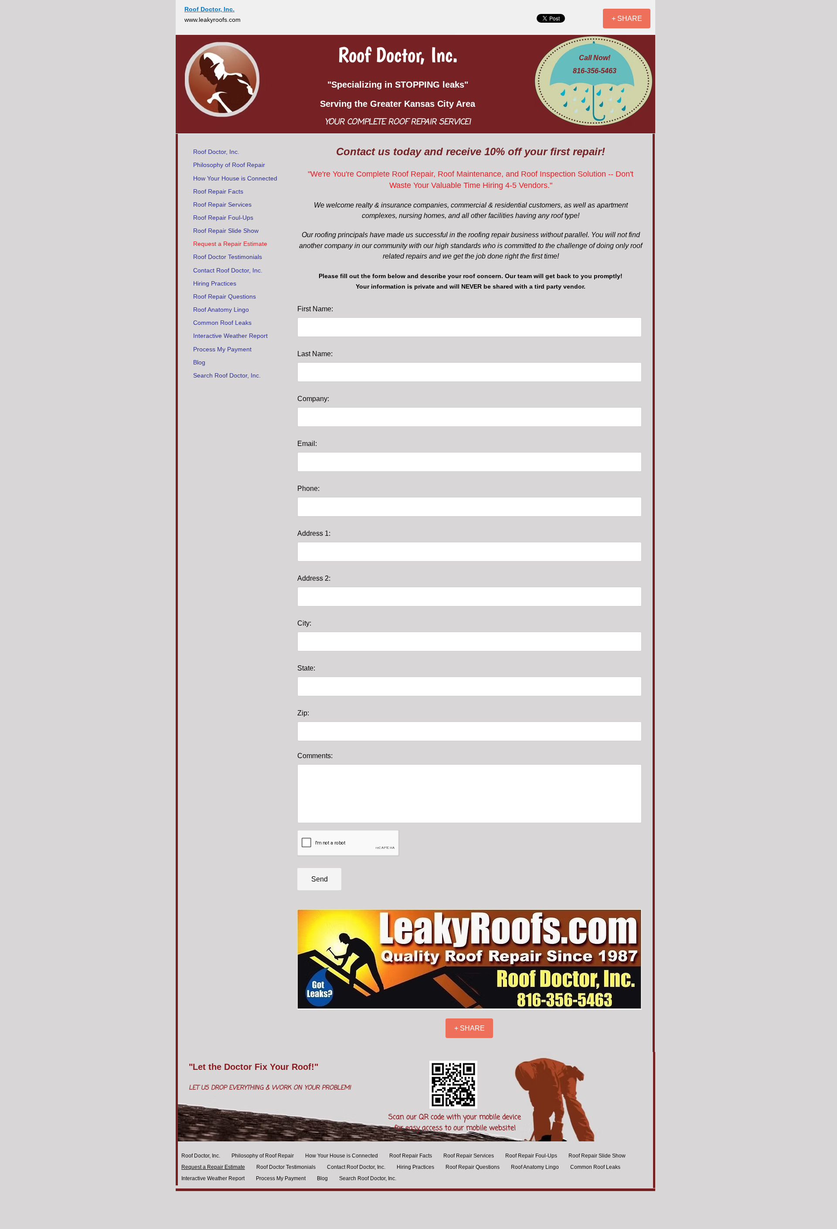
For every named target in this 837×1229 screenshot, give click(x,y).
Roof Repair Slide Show (226, 230)
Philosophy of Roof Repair (229, 164)
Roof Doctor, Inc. (216, 151)
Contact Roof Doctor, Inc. (227, 270)
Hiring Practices (214, 283)
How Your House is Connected (235, 178)
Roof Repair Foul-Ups (223, 217)
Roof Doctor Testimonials (227, 256)
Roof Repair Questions (224, 296)
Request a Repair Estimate (230, 243)
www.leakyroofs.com (212, 19)
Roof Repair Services (222, 204)
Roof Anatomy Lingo (221, 309)
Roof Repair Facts (218, 191)
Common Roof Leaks (222, 322)
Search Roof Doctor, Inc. (227, 375)
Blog (199, 362)
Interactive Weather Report (230, 335)
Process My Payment (222, 349)
